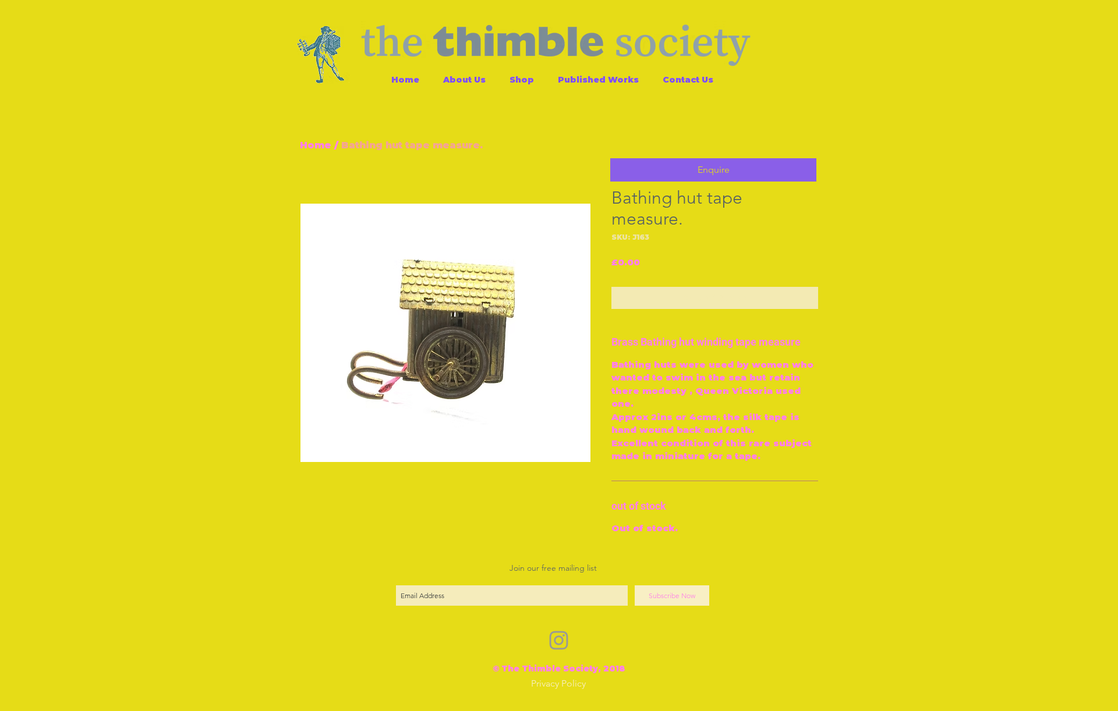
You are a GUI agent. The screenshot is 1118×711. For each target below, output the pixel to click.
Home (315, 145)
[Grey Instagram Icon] (558, 640)
